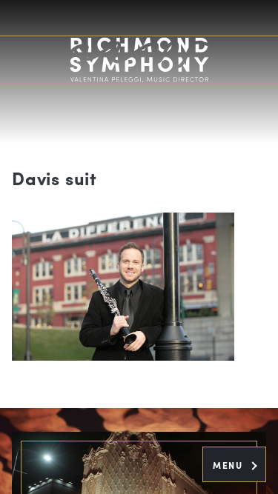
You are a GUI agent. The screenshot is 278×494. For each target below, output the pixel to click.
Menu (229, 465)
